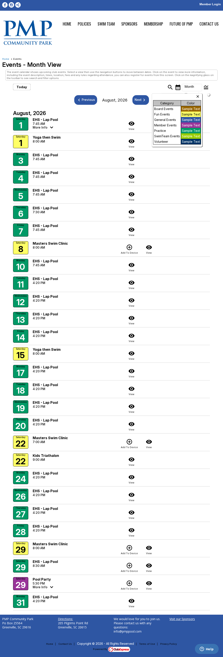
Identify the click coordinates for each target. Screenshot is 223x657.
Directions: (65, 619)
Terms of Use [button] (147, 643)
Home (67, 24)
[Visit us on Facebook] (5, 5)
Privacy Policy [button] (168, 643)
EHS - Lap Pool (45, 119)
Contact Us (209, 24)
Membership (153, 24)
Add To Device (129, 249)
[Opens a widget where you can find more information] (207, 649)
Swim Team (106, 24)
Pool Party (42, 579)
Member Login (210, 4)
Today (22, 87)
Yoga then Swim (47, 137)
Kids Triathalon (46, 455)
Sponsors (129, 24)
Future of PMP (181, 24)
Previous (85, 100)
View (131, 125)
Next (141, 100)
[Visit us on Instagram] (11, 5)
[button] (192, 87)
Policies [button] (84, 24)
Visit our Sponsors (182, 619)
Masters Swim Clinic (50, 243)
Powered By (100, 649)
